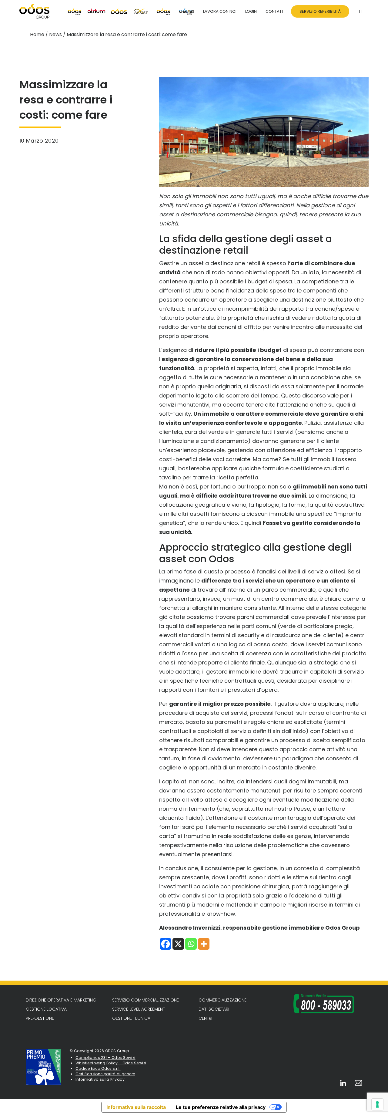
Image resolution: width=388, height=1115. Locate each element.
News (55, 34)
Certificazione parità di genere (105, 1073)
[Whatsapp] (191, 944)
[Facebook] (165, 944)
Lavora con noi (219, 11)
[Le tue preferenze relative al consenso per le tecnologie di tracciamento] (377, 1104)
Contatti (275, 11)
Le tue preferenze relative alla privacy (221, 1107)
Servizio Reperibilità (320, 11)
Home (37, 34)
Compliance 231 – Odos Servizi (105, 1057)
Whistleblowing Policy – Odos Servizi (110, 1063)
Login (251, 11)
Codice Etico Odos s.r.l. (98, 1068)
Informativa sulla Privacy (100, 1079)
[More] (203, 944)
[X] (178, 944)
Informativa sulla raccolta (136, 1107)
